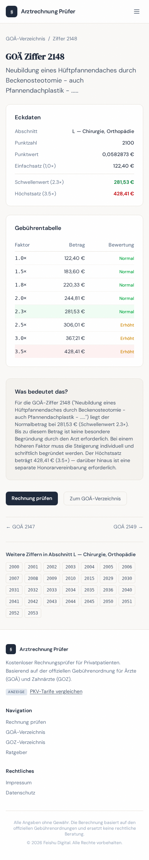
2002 (52, 566)
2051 (127, 601)
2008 (33, 578)
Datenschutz (20, 792)
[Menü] (136, 11)
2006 (127, 566)
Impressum (18, 782)
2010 (70, 578)
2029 (108, 578)
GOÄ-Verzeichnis (25, 38)
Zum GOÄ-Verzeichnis (95, 498)
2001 (33, 566)
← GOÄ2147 (20, 526)
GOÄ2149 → (128, 526)
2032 (33, 590)
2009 (52, 578)
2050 (108, 601)
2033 (52, 590)
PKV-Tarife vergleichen (56, 691)
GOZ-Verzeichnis (25, 742)
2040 (127, 590)
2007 (14, 578)
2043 (52, 601)
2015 (89, 578)
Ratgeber (16, 752)
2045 (89, 601)
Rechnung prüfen (32, 498)
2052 (14, 613)
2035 (89, 590)
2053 (33, 613)
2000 (14, 566)
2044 (70, 601)
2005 (108, 566)
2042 (33, 601)
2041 (14, 601)
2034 (70, 590)
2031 (14, 590)
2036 (108, 590)
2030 (127, 578)
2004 (89, 566)
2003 (70, 566)
